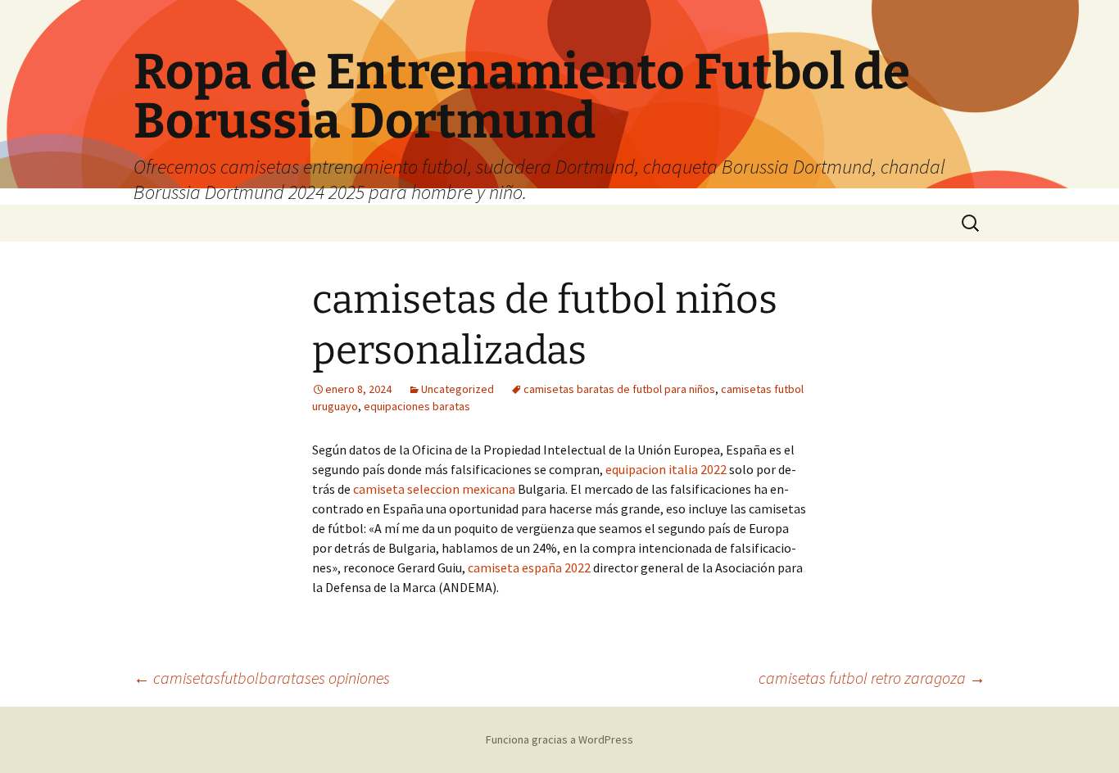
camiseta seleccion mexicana (434, 489)
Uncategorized (457, 389)
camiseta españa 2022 (529, 567)
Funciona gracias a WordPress (559, 739)
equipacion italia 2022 (666, 469)
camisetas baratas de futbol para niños (619, 389)
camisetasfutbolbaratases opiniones (262, 677)
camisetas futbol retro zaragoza (872, 677)
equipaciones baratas (417, 406)
